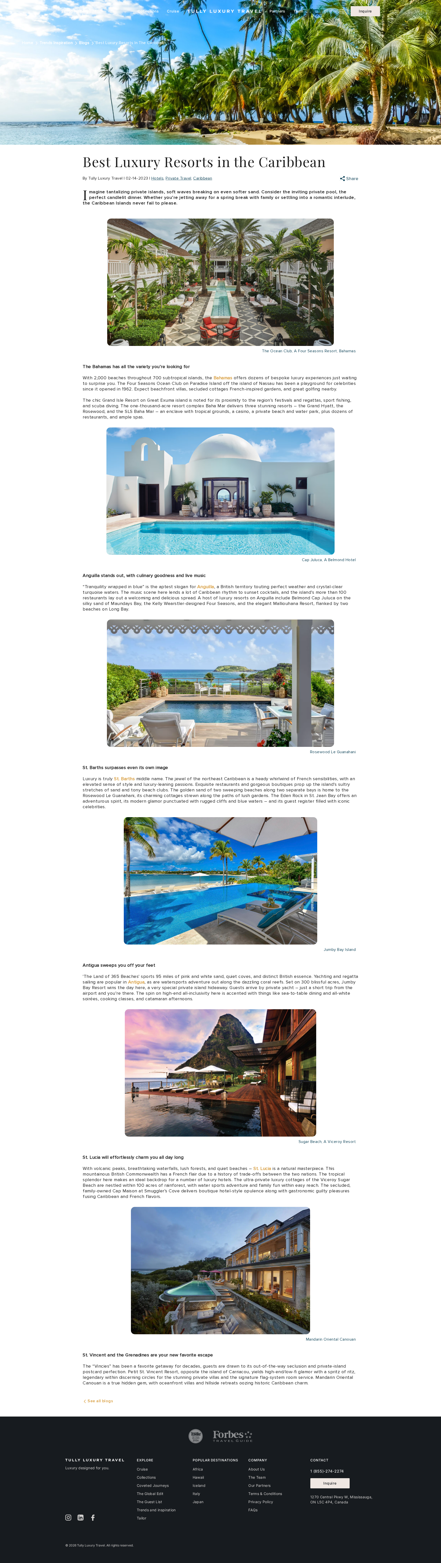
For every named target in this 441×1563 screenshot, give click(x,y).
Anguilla (205, 586)
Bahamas (223, 378)
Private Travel (178, 178)
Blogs (84, 42)
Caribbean (202, 178)
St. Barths (124, 779)
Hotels (157, 178)
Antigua (136, 982)
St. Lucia (262, 1168)
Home (27, 42)
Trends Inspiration (56, 42)
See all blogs (100, 1401)
